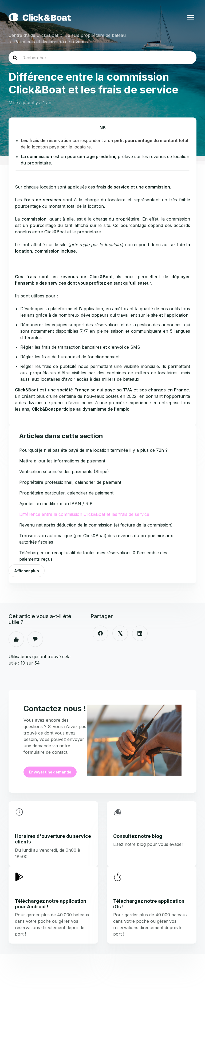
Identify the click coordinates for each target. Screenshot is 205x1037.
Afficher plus (26, 570)
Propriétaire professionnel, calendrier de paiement (70, 482)
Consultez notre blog (137, 836)
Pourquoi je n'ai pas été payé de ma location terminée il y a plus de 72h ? (93, 450)
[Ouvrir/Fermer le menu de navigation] (190, 17)
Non (35, 639)
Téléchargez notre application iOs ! (148, 903)
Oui (16, 639)
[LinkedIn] (139, 633)
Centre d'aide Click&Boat (33, 35)
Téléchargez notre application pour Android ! (50, 903)
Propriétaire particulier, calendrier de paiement (66, 493)
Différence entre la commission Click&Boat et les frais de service (84, 514)
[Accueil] (40, 17)
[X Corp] (120, 633)
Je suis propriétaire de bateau (95, 35)
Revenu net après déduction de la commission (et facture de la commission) (96, 525)
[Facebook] (100, 633)
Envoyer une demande (50, 772)
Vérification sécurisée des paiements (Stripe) (64, 471)
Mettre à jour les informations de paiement (62, 460)
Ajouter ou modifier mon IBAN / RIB (56, 503)
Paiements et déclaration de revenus (51, 41)
